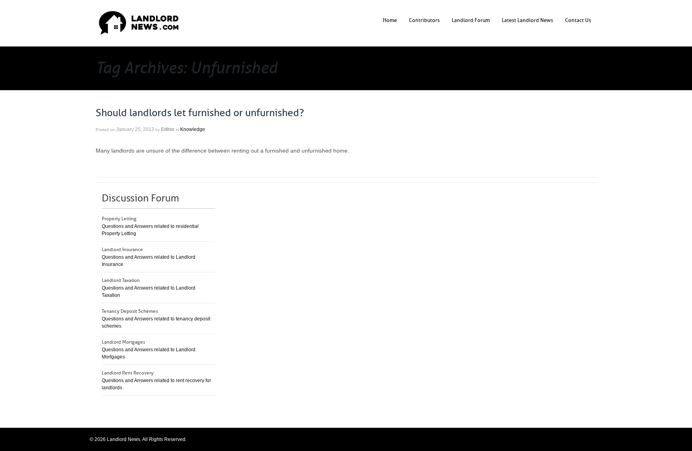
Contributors (424, 20)
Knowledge (192, 129)
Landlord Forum (471, 20)
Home (390, 20)
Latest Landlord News (527, 20)
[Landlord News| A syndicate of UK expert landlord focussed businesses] (139, 23)
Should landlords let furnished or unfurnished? (200, 113)
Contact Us (578, 20)
